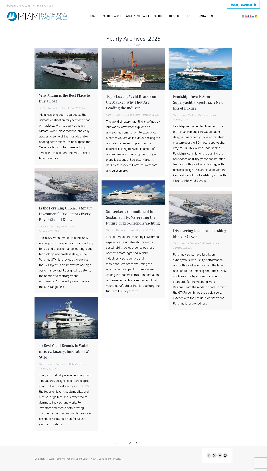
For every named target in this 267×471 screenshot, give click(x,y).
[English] (246, 16)
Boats (42, 108)
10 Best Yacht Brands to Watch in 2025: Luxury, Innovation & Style (64, 351)
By (57, 108)
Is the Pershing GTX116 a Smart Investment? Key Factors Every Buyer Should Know (65, 213)
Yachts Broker (46, 226)
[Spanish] (256, 16)
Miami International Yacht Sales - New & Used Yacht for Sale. (88, 458)
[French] (249, 16)
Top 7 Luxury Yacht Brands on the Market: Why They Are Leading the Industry (131, 102)
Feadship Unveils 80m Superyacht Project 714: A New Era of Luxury (198, 102)
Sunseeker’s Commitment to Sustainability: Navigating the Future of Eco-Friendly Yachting (133, 217)
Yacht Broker (113, 115)
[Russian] (253, 16)
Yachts (192, 115)
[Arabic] (243, 16)
